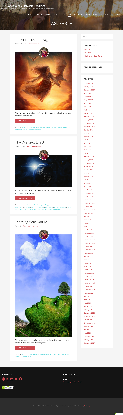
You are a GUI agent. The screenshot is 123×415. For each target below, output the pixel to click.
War (51, 209)
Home (30, 14)
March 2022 (88, 190)
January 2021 (88, 236)
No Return (87, 53)
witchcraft (35, 129)
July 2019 (87, 296)
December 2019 (89, 280)
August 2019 (88, 293)
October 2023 (88, 130)
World (29, 356)
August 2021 (88, 213)
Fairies (57, 127)
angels (24, 127)
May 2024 (87, 107)
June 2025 (87, 93)
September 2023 (89, 133)
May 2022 (87, 186)
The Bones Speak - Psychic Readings (23, 6)
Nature (69, 127)
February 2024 (89, 116)
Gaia (41, 354)
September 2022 (89, 173)
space (42, 209)
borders (51, 205)
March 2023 (88, 153)
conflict (21, 207)
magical (65, 127)
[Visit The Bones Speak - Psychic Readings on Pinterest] (3, 380)
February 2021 (89, 233)
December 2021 (89, 200)
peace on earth (27, 209)
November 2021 (89, 203)
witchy (39, 129)
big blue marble (31, 205)
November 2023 (89, 127)
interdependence (61, 207)
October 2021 (88, 206)
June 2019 (87, 300)
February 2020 (89, 273)
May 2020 (87, 263)
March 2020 (88, 270)
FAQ (63, 14)
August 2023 (88, 136)
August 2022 (88, 176)
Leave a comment (34, 44)
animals (24, 354)
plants (67, 354)
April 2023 (87, 150)
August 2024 (88, 100)
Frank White (41, 207)
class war (62, 205)
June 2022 (87, 183)
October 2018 (88, 320)
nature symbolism (60, 354)
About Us (39, 14)
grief (55, 207)
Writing (95, 14)
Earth (41, 127)
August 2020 (88, 253)
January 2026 (88, 87)
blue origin (40, 205)
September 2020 (89, 250)
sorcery (30, 129)
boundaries (57, 205)
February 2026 (89, 83)
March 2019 (88, 306)
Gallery (87, 14)
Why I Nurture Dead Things (93, 56)
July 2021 (87, 216)
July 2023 (87, 140)
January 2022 (88, 196)
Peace (20, 209)
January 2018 (88, 340)
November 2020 (89, 243)
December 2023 (89, 123)
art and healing (33, 354)
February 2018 (89, 336)
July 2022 (87, 180)
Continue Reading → (25, 121)
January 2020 (88, 276)
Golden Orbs (105, 14)
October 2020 (88, 246)
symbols (25, 356)
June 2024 (87, 103)
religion (39, 209)
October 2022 (88, 170)
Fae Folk (48, 127)
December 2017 (89, 343)
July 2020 (87, 256)
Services (48, 14)
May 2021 (87, 223)
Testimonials (117, 14)
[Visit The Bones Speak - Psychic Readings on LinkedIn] (11, 380)
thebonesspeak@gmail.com (72, 382)
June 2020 (87, 260)
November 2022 (89, 166)
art (27, 354)
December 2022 (89, 163)
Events (56, 14)
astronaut (24, 205)
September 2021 (89, 210)
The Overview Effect (29, 142)
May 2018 (87, 333)
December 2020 (89, 240)
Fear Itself (87, 49)
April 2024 (87, 110)
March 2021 (88, 230)
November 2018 (89, 316)
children (37, 127)
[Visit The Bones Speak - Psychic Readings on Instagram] (7, 380)
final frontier (34, 207)
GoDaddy (87, 406)
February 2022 (89, 193)
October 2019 (88, 286)
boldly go (45, 205)
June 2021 (87, 220)
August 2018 (88, 326)
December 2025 (89, 90)
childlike (32, 127)
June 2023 (87, 143)
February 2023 (89, 156)
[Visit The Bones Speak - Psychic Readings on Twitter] (16, 380)
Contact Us (78, 14)
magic (60, 127)
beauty (28, 127)
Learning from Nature (31, 222)
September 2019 (89, 290)
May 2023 (87, 147)
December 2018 (89, 313)
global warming (49, 207)
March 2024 (88, 113)
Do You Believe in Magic (32, 39)
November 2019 (89, 283)
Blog (69, 14)
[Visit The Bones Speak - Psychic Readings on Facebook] (20, 380)
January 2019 (88, 310)
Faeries (53, 127)
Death (25, 207)
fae (44, 127)
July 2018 (87, 330)
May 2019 (87, 303)
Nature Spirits (19, 129)
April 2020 (87, 266)
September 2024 (89, 97)
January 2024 (88, 120)
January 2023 (88, 160)
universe (47, 209)
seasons (25, 129)
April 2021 (87, 226)
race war (34, 209)
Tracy (26, 44)
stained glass (18, 356)
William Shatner (57, 209)
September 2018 (89, 323)
